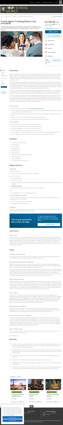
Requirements (4, 75)
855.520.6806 (3, 93)
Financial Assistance (46, 414)
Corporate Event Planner (33, 395)
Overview (3, 70)
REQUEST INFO (56, 60)
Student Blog (53, 412)
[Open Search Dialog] (60, 2)
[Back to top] (31, 411)
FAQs (2, 81)
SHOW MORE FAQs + (14, 335)
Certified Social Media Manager (53, 395)
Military (44, 412)
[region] (12, 414)
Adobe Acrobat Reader (16, 186)
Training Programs (7, 16)
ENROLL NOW (53, 32)
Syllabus (3, 73)
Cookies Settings (12, 420)
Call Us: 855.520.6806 (57, 16)
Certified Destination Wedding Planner (17, 395)
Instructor (3, 78)
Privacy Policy (40, 421)
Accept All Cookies (13, 417)
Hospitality (14, 16)
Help (43, 415)
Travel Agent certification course (36, 108)
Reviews (3, 83)
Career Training (26, 412)
